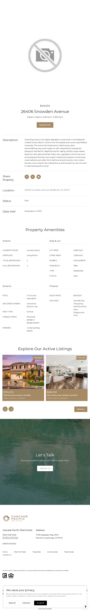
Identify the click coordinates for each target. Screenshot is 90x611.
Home (5, 552)
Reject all (12, 603)
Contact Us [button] (45, 468)
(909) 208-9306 (9, 535)
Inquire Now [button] (45, 125)
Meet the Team (20, 552)
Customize (26, 603)
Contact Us (7, 555)
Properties (37, 552)
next (11, 409)
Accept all (40, 603)
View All (81, 409)
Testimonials (69, 552)
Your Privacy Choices (45, 608)
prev (5, 409)
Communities (52, 552)
